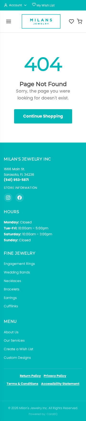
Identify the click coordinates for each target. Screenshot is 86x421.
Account (15, 5)
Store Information (20, 187)
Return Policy (30, 376)
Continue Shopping (43, 116)
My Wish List (45, 5)
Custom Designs (17, 357)
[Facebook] (19, 197)
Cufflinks (11, 306)
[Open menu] (8, 21)
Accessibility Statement (60, 383)
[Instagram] (8, 197)
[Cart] (79, 21)
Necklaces (12, 280)
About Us (11, 332)
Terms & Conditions (22, 383)
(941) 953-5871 (16, 179)
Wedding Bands (17, 272)
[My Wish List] (71, 21)
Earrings (10, 297)
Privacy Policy (55, 376)
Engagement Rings (19, 263)
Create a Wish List (18, 349)
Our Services (14, 340)
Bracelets (11, 289)
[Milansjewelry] (41, 21)
